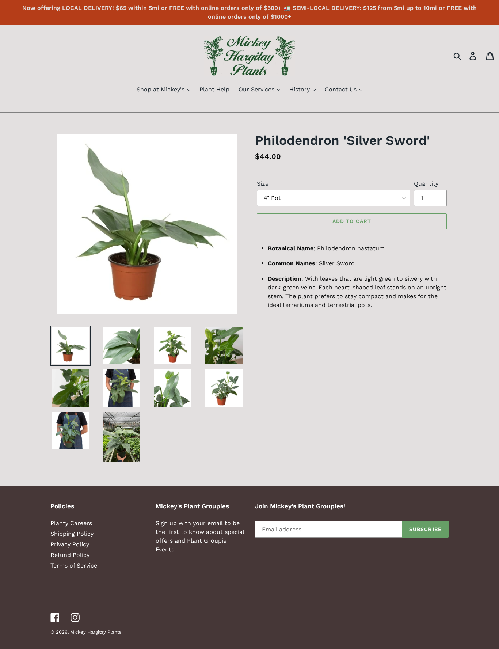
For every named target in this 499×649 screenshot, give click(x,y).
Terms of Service (73, 565)
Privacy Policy (69, 544)
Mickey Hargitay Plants (96, 632)
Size (262, 183)
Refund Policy (69, 554)
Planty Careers (71, 523)
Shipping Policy (72, 533)
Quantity (426, 183)
